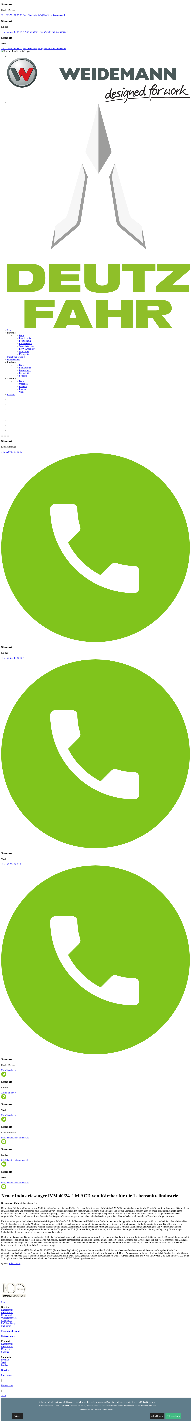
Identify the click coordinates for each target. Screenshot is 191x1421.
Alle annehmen (173, 1416)
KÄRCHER (14, 1263)
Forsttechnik (7, 1312)
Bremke (5, 1359)
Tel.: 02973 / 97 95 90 (11, 15)
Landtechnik (7, 1309)
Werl (3, 1362)
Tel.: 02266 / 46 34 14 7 (12, 32)
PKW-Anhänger (9, 1323)
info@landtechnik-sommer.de (52, 15)
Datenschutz (7, 1385)
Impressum (6, 1375)
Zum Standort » (30, 15)
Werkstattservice (9, 1318)
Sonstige (5, 1352)
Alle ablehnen (157, 1416)
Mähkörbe (6, 1326)
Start (3, 1302)
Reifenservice (7, 1315)
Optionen (17, 1416)
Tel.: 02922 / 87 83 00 (11, 48)
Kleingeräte (6, 1320)
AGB (3, 1395)
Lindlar (4, 1365)
